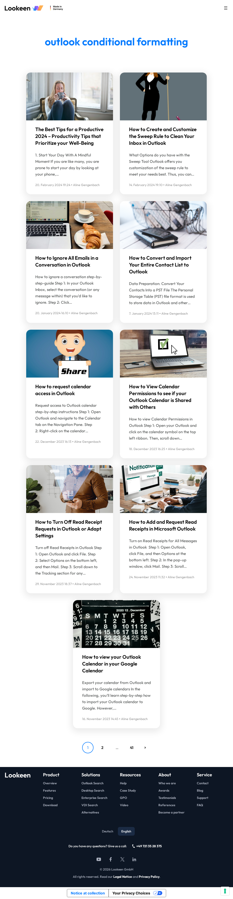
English (126, 831)
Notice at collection (88, 893)
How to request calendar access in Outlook (63, 389)
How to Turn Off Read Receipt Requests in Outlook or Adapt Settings (68, 529)
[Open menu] (225, 8)
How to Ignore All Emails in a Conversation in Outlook (66, 261)
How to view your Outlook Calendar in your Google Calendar (111, 664)
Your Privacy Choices (131, 893)
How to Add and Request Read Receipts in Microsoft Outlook (163, 525)
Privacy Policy (149, 877)
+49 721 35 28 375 (149, 846)
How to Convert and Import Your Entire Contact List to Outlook (160, 265)
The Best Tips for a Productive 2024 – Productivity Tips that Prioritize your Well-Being (69, 136)
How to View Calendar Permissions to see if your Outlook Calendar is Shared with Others (160, 396)
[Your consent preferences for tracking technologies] (225, 891)
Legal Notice (122, 877)
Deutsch (107, 831)
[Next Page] (145, 747)
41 (131, 747)
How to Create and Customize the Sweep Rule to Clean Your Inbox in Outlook (163, 136)
